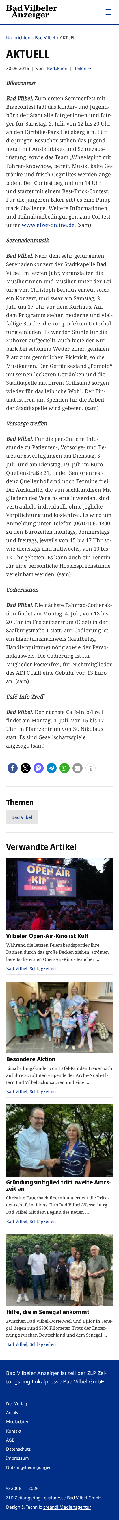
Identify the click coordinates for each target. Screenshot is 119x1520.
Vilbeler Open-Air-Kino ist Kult (47, 935)
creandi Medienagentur (67, 1507)
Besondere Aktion (30, 1059)
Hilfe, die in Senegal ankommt (48, 1311)
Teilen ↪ (82, 68)
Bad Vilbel (45, 37)
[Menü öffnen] (108, 12)
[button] (13, 768)
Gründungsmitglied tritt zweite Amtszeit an (58, 1185)
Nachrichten (18, 37)
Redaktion (57, 68)
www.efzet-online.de (48, 224)
